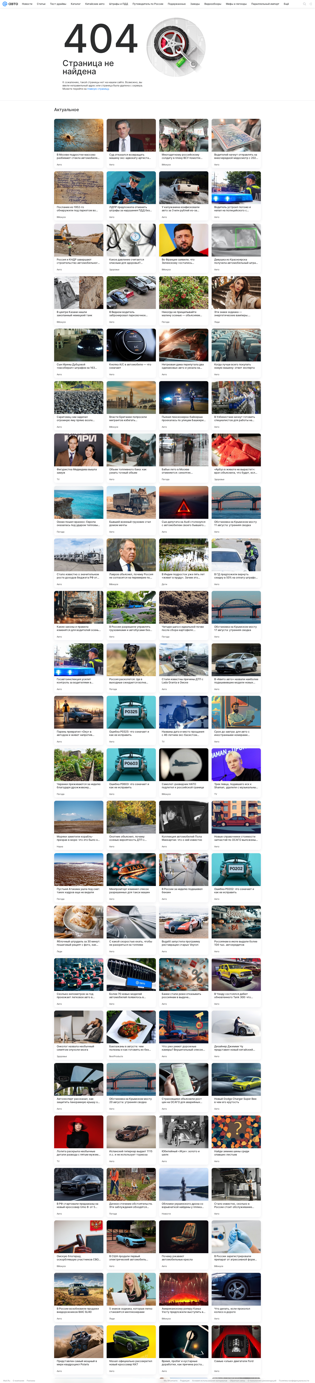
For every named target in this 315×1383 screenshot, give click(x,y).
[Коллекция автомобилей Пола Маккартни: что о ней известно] (183, 825)
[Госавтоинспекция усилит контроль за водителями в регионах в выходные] (78, 668)
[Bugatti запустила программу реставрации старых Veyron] (183, 930)
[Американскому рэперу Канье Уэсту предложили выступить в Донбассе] (183, 1297)
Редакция (184, 1380)
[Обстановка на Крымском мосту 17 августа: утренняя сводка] (236, 615)
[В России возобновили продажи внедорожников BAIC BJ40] (78, 1297)
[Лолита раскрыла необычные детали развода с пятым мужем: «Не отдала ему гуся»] (78, 1140)
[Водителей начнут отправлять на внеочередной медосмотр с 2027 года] (236, 143)
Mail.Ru (6, 1380)
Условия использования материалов (209, 1380)
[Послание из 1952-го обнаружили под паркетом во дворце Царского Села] (78, 195)
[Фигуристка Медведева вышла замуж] (78, 458)
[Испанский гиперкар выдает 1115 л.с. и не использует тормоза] (131, 1140)
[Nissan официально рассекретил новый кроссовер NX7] (131, 1349)
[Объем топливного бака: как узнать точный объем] (131, 458)
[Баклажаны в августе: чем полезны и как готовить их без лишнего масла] (131, 1035)
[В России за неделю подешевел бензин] (183, 877)
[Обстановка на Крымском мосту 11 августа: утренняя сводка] (236, 510)
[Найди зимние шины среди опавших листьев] (236, 1140)
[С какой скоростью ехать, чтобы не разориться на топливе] (131, 930)
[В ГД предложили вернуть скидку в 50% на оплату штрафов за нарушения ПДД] (236, 563)
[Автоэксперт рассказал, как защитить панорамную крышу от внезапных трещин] (78, 1087)
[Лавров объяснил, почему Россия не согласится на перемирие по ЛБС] (131, 563)
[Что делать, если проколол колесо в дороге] (236, 1297)
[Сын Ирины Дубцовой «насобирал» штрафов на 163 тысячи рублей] (78, 353)
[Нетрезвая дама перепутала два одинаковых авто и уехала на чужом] (183, 353)
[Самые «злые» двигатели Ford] (236, 1349)
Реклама (31, 1380)
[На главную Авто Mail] (12, 4)
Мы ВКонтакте (171, 1380)
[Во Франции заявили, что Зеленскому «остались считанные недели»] (183, 248)
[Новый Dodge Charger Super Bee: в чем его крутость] (236, 1087)
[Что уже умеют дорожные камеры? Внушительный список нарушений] (183, 1035)
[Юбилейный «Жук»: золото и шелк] (183, 1140)
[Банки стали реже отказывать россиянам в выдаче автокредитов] (183, 982)
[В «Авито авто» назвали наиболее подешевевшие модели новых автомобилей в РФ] (236, 668)
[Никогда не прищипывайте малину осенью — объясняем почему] (183, 300)
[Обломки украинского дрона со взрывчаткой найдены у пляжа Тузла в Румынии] (183, 1192)
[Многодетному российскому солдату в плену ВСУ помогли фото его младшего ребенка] (183, 143)
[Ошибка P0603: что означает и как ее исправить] (131, 772)
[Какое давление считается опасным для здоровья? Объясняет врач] (131, 248)
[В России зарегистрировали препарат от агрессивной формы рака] (236, 1245)
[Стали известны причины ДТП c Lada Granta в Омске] (183, 668)
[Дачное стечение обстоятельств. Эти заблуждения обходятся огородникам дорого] (131, 1192)
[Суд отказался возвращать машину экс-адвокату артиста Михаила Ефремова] (131, 143)
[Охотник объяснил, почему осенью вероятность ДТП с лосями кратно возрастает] (131, 825)
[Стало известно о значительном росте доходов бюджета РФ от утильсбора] (78, 563)
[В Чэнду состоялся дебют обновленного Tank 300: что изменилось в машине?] (236, 982)
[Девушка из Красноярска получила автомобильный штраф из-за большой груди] (236, 248)
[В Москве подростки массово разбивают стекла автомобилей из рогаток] (78, 143)
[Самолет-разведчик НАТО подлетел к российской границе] (183, 772)
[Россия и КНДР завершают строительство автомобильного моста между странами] (78, 248)
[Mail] (5, 4)
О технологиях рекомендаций (262, 1380)
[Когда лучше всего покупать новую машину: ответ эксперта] (236, 353)
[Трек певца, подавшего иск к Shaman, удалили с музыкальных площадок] (236, 772)
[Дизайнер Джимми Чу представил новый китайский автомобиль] (236, 1035)
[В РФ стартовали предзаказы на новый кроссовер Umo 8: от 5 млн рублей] (78, 1192)
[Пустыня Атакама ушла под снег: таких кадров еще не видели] (78, 877)
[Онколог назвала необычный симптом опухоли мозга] (78, 1035)
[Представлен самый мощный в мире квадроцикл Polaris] (78, 1349)
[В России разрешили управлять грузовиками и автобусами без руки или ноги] (131, 615)
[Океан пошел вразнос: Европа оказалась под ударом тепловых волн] (78, 510)
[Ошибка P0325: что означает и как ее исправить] (131, 720)
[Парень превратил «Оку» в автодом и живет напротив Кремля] (78, 720)
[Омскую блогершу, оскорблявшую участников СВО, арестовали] (78, 1245)
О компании (18, 1380)
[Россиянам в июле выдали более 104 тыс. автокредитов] (236, 930)
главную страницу (98, 88)
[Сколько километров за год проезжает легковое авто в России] (78, 982)
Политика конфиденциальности (294, 1380)
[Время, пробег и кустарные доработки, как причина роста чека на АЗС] (183, 1349)
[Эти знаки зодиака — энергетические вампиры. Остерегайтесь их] (236, 300)
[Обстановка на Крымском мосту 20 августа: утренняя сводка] (131, 1087)
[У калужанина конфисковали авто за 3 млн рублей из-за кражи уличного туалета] (183, 195)
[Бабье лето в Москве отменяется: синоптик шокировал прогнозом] (183, 458)
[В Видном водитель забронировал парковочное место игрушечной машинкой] (131, 300)
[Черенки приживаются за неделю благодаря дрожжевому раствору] (78, 772)
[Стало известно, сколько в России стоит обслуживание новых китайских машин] (236, 1192)
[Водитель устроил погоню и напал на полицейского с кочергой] (236, 195)
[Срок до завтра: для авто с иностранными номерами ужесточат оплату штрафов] (236, 720)
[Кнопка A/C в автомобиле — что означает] (131, 353)
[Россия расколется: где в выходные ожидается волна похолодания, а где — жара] (131, 668)
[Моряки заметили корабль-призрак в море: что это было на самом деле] (78, 825)
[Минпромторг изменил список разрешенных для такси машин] (131, 877)
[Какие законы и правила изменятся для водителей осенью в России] (78, 615)
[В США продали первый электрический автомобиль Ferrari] (131, 1245)
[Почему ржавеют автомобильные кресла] (183, 1245)
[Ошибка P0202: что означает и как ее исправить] (236, 877)
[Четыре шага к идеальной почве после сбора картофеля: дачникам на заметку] (183, 615)
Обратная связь (237, 1380)
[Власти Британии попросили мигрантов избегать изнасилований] (131, 405)
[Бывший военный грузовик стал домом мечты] (131, 510)
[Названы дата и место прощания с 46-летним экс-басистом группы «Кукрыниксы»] (183, 720)
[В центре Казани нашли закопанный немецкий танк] (78, 300)
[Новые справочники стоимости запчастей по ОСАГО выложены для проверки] (236, 825)
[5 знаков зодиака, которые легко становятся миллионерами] (131, 1297)
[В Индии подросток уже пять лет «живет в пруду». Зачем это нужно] (183, 563)
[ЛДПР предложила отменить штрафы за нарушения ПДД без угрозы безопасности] (131, 195)
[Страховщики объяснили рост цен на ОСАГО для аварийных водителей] (183, 1087)
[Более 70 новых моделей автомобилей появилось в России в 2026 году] (131, 982)
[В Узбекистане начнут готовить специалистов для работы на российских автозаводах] (236, 405)
